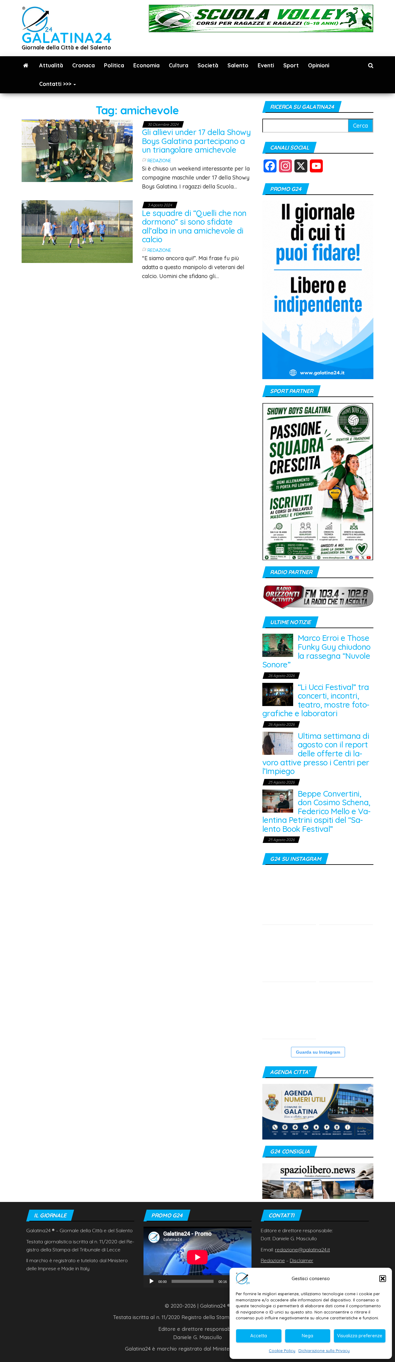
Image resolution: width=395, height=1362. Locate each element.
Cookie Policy (282, 1350)
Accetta (258, 1336)
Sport (291, 65)
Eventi (266, 65)
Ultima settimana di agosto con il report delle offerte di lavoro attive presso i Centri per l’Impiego (315, 753)
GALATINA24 (67, 37)
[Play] (151, 1281)
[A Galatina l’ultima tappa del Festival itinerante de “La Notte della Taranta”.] (289, 1012)
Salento (237, 65)
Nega (307, 1336)
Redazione (159, 160)
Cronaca (83, 65)
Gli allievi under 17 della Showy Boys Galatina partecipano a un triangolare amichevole (196, 141)
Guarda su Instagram (318, 1052)
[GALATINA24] (26, 65)
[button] (383, 1278)
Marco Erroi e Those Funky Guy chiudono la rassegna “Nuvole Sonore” (316, 651)
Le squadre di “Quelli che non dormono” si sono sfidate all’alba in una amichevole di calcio (194, 226)
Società (208, 65)
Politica (114, 65)
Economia (146, 65)
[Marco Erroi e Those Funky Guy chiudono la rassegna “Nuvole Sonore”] (277, 644)
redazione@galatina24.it (302, 1249)
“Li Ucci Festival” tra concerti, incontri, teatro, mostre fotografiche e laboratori (315, 700)
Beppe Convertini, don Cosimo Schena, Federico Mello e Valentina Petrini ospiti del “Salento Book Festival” (316, 811)
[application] (197, 1257)
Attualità (51, 65)
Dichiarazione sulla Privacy (324, 1350)
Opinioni (318, 65)
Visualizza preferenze (359, 1336)
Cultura (178, 65)
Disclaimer (301, 1260)
